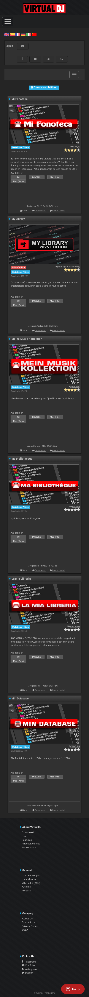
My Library (18, 218)
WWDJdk (76, 746)
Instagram (30, 969)
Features (27, 839)
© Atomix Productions (45, 993)
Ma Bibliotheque (21, 458)
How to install (58, 210)
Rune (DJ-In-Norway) (69, 266)
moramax (75, 626)
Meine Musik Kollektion (26, 338)
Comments (40, 210)
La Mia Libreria (21, 578)
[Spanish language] (12, 34)
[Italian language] (28, 34)
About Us (27, 918)
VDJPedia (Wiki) (31, 883)
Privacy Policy (30, 926)
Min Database (20, 698)
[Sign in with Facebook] (22, 59)
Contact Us (28, 922)
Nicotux (76, 506)
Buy (24, 836)
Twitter (28, 972)
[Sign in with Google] (62, 59)
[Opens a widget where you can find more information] (73, 989)
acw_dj (76, 146)
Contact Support (31, 875)
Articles (26, 886)
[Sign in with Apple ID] (48, 59)
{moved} (76, 386)
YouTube (29, 965)
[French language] (17, 34)
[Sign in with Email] (23, 46)
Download (28, 832)
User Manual (29, 879)
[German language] (23, 34)
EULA (25, 929)
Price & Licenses (31, 843)
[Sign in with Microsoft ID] (35, 59)
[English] (6, 34)
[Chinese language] (34, 34)
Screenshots (29, 847)
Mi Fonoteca (19, 99)
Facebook (29, 961)
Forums (26, 890)
